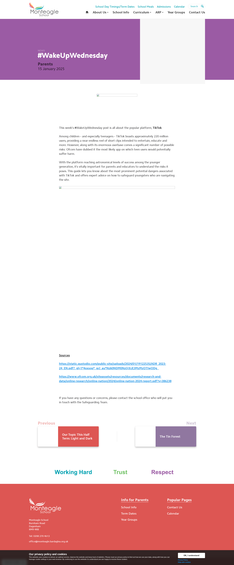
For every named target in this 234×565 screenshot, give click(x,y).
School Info (128, 507)
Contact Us (174, 507)
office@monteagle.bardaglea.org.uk (48, 541)
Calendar (173, 513)
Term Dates (128, 513)
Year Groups (129, 519)
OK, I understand (191, 555)
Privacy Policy (183, 560)
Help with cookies (184, 562)
